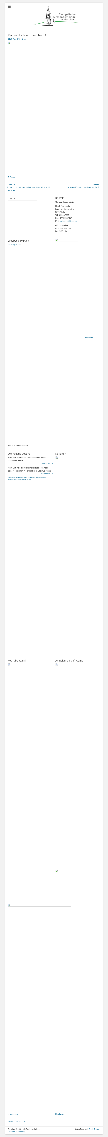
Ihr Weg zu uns (14, 244)
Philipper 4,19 (47, 474)
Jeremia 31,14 (46, 463)
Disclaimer (60, 1114)
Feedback (89, 337)
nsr (25, 39)
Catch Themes (94, 1129)
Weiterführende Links (17, 1121)
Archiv (12, 177)
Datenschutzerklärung (16, 1132)
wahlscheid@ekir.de (68, 221)
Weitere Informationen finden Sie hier (19, 479)
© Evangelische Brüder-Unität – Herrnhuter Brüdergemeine (27, 477)
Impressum (13, 1114)
